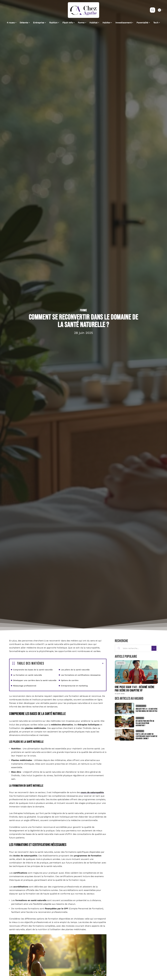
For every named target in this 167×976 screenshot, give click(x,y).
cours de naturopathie (92, 792)
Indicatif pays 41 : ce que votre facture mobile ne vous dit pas (146, 710)
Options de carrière (69, 680)
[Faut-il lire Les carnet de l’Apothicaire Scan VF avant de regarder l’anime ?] (124, 735)
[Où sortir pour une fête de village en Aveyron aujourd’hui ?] (124, 722)
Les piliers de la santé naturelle (75, 670)
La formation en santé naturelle (27, 675)
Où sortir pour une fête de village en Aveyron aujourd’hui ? (145, 723)
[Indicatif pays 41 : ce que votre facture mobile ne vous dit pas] (124, 708)
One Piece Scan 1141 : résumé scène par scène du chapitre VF (134, 688)
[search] (152, 10)
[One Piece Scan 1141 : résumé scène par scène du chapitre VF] (136, 672)
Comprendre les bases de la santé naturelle (33, 670)
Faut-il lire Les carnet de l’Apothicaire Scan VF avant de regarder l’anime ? (146, 736)
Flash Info (141, 706)
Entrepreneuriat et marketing (74, 686)
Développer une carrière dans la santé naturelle (34, 680)
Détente (120, 663)
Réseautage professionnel (24, 686)
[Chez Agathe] (83, 10)
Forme (83, 310)
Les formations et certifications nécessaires (80, 675)
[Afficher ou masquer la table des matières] (74, 663)
